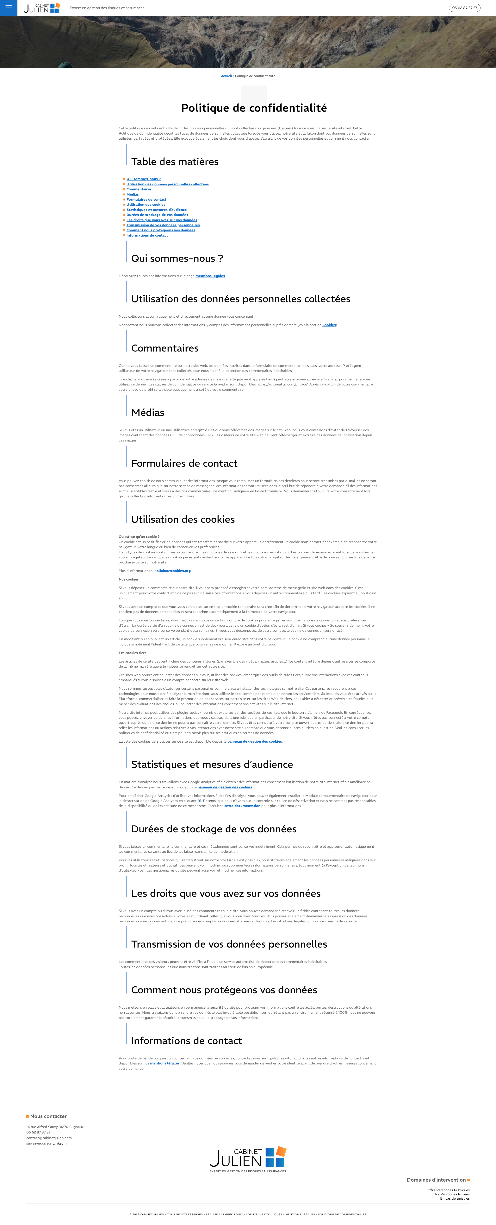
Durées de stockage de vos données (157, 215)
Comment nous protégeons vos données (161, 230)
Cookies (329, 325)
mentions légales (210, 276)
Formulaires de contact (146, 199)
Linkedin (60, 1143)
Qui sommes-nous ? (144, 179)
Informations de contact (147, 235)
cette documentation (242, 806)
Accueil (226, 76)
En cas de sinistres (455, 1198)
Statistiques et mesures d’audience (157, 210)
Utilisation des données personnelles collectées (168, 184)
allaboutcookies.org (174, 571)
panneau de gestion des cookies (254, 741)
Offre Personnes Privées (450, 1194)
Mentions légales (300, 1214)
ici (199, 801)
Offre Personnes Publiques (448, 1190)
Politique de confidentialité (342, 1214)
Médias (133, 194)
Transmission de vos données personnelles (163, 225)
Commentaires (139, 189)
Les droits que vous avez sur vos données (162, 220)
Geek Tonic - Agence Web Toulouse (253, 1214)
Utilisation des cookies (146, 204)
